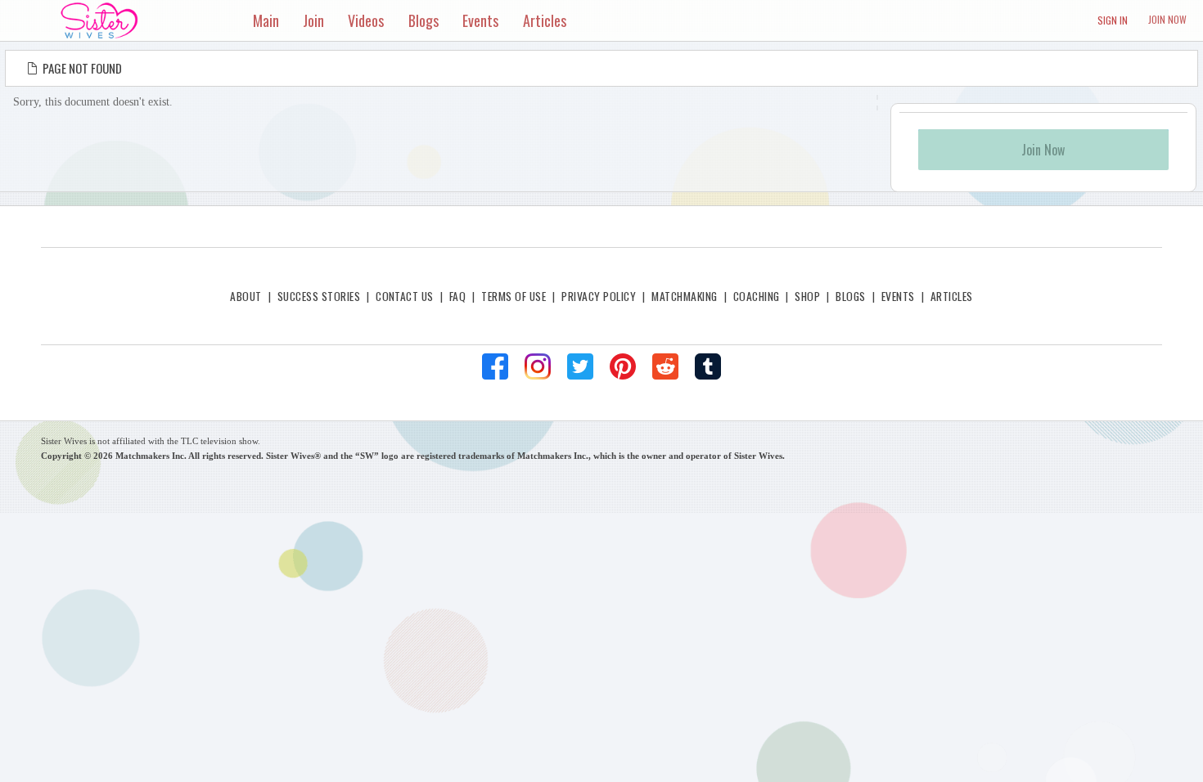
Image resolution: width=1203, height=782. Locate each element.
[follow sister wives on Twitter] (580, 366)
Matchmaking (684, 296)
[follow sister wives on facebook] (495, 366)
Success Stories (318, 296)
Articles (951, 296)
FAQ (457, 296)
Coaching (756, 296)
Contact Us (405, 296)
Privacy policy (598, 296)
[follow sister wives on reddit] (665, 366)
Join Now (1167, 19)
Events (898, 296)
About (245, 296)
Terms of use (513, 296)
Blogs (850, 296)
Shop (807, 296)
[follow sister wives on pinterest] (623, 366)
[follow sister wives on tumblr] (708, 366)
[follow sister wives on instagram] (538, 366)
